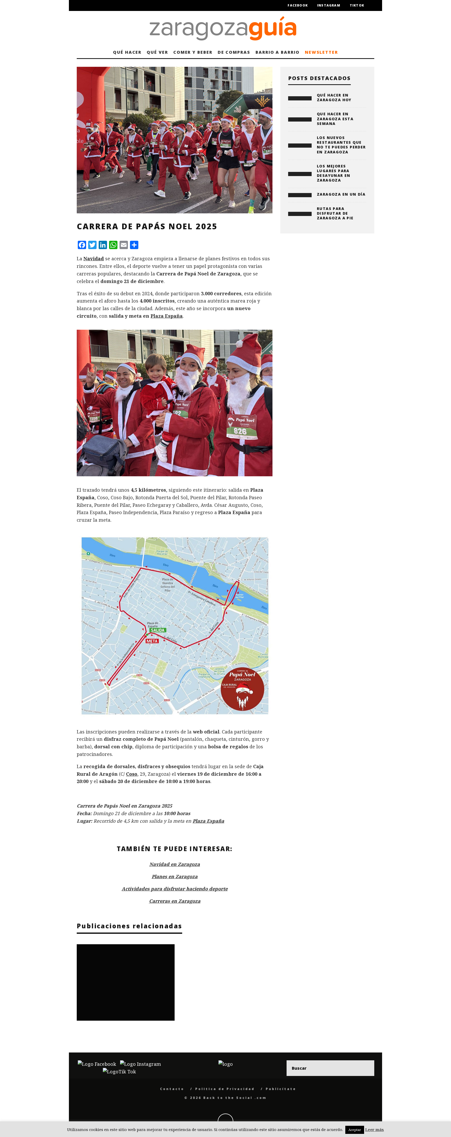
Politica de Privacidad (225, 1089)
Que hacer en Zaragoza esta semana (335, 118)
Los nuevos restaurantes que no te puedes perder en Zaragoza (341, 144)
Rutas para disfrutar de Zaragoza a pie (335, 213)
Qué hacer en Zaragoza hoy (334, 97)
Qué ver (157, 52)
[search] (366, 1068)
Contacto (172, 1089)
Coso (131, 774)
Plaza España (167, 316)
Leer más (374, 1129)
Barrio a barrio (278, 52)
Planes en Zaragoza (175, 876)
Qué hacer (127, 52)
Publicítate (281, 1089)
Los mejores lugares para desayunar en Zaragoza (334, 173)
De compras (234, 52)
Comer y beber (192, 52)
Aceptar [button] (354, 1129)
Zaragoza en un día (341, 194)
